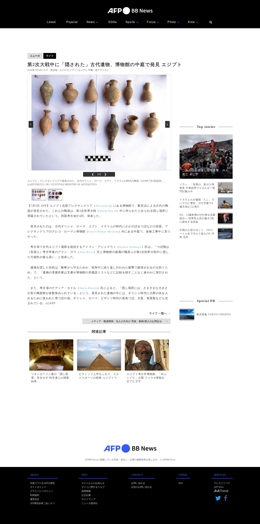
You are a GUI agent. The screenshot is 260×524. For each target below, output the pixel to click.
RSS (181, 483)
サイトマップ (88, 499)
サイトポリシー (38, 487)
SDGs (112, 22)
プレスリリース (222, 483)
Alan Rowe (86, 252)
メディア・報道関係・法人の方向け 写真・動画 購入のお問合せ (129, 321)
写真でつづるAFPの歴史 (42, 483)
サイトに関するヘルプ (93, 487)
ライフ (49, 55)
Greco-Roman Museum (104, 231)
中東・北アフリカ (97, 70)
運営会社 (34, 499)
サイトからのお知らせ (93, 483)
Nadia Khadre (88, 288)
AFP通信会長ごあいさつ (42, 503)
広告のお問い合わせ (141, 487)
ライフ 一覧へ (159, 313)
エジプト (82, 70)
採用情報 (86, 491)
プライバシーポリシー (41, 491)
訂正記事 (86, 495)
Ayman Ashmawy (130, 246)
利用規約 (34, 495)
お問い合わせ (138, 483)
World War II (107, 210)
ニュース (35, 55)
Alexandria (103, 205)
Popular (72, 22)
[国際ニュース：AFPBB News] (130, 10)
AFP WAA (219, 487)
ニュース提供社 (90, 503)
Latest (51, 22)
